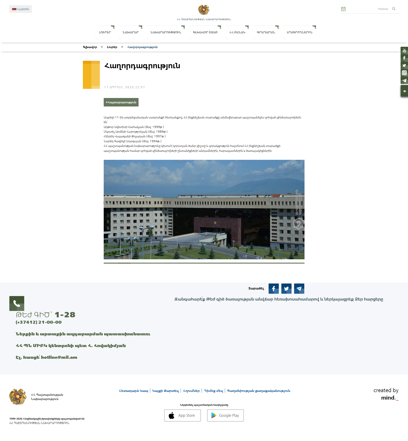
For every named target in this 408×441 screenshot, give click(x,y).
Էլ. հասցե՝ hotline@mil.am (46, 357)
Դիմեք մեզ (214, 391)
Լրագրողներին (300, 32)
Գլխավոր (90, 47)
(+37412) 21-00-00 (39, 322)
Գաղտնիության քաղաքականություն (258, 391)
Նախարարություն (165, 32)
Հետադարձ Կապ (134, 391)
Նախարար (131, 32)
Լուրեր (105, 32)
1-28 (64, 314)
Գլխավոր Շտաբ (205, 32)
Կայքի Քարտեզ (166, 391)
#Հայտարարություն (121, 102)
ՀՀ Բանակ (237, 32)
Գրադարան (266, 32)
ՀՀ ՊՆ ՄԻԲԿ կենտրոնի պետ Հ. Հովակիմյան (71, 345)
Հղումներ (192, 391)
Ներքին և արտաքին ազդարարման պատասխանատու (83, 333)
